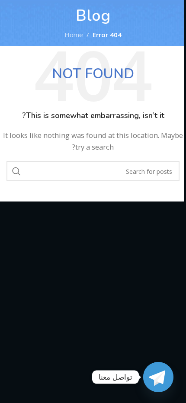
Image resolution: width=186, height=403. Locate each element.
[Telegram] (158, 377)
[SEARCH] (16, 171)
